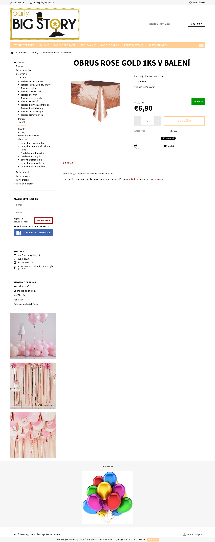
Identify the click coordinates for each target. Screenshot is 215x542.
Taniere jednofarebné (32, 81)
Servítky (22, 122)
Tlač (136, 148)
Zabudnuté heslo (21, 221)
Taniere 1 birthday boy (32, 108)
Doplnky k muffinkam (28, 135)
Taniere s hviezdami (31, 91)
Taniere (22, 77)
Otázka (172, 146)
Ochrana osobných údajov (27, 304)
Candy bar (23, 139)
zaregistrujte (155, 179)
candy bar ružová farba (32, 143)
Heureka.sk (107, 466)
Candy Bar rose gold (31, 156)
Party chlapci (157, 45)
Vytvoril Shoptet (194, 534)
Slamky (22, 129)
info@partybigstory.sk (44, 2)
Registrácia (18, 218)
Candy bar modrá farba (32, 153)
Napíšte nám (20, 295)
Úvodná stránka (23, 45)
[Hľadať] (182, 24)
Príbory (22, 132)
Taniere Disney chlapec (32, 111)
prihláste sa (133, 179)
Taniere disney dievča (32, 115)
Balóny (44, 45)
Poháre (22, 119)
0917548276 (19, 2)
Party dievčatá (133, 45)
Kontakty (18, 299)
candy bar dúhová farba (32, 163)
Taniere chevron (29, 95)
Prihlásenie (199, 2)
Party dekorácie (65, 45)
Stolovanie (88, 45)
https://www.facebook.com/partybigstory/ (35, 267)
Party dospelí (110, 45)
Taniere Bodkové (29, 101)
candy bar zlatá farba (31, 160)
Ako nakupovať (21, 286)
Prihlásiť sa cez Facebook (38, 232)
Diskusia (68, 163)
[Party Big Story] (44, 24)
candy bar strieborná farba (34, 166)
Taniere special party (31, 98)
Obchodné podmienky (25, 291)
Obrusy (173, 131)
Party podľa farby (25, 183)
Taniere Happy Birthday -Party (36, 85)
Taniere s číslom (29, 88)
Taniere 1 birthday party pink (35, 105)
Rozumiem (153, 539)
